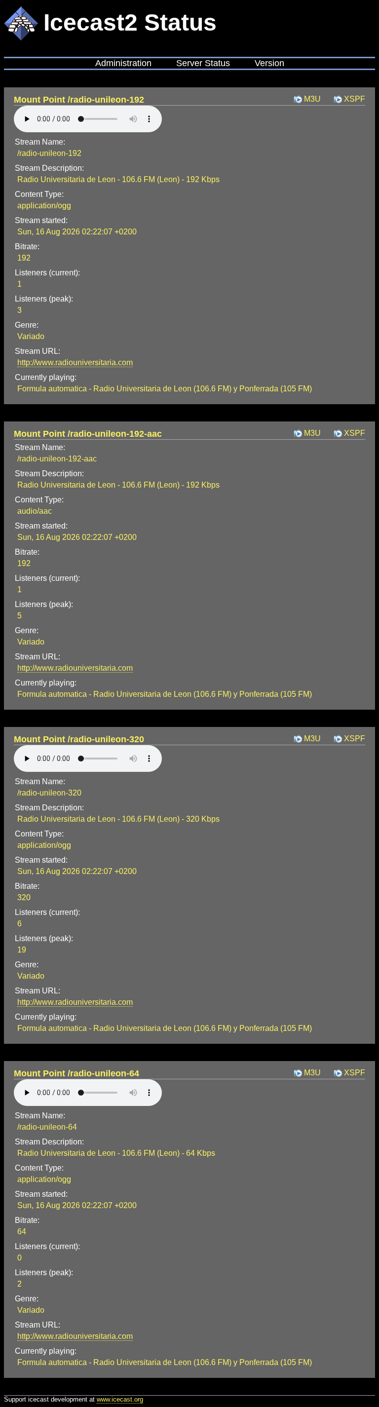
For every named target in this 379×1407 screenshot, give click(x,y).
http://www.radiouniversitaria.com (75, 362)
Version (269, 63)
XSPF (354, 99)
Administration (123, 63)
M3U (312, 99)
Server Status (203, 63)
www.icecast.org (120, 1399)
